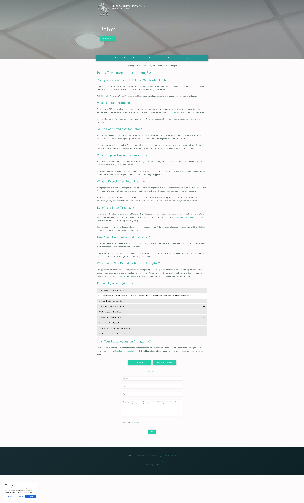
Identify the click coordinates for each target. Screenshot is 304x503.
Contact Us (139, 363)
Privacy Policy (152, 462)
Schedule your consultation (125, 351)
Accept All (30, 496)
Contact (197, 58)
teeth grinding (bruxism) (176, 112)
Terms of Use (161, 462)
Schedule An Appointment (164, 363)
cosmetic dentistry (119, 276)
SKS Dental (103, 96)
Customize (10, 496)
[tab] (152, 290)
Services (126, 58)
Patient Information (139, 58)
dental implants (180, 217)
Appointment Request (183, 58)
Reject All (20, 496)
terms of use (135, 423)
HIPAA (146, 462)
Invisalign (133, 276)
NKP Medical (158, 464)
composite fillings (196, 217)
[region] (20, 491)
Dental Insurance (154, 58)
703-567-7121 (172, 456)
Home (106, 58)
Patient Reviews (168, 58)
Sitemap (141, 462)
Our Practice (116, 58)
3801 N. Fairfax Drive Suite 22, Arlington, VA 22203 (151, 456)
